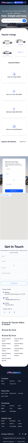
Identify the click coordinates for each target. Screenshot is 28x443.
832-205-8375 (20, 2)
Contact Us (14, 283)
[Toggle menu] (25, 2)
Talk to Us (13, 191)
